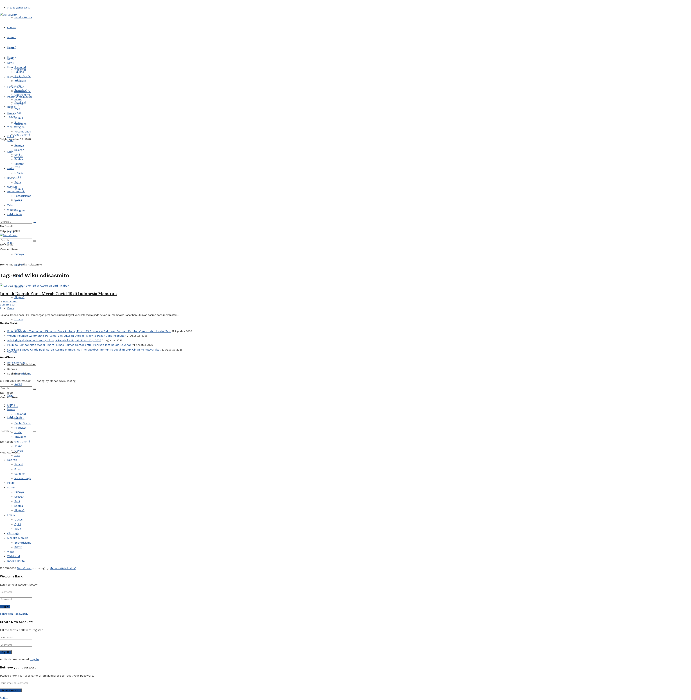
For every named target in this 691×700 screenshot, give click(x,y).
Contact (11, 27)
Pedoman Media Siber (21, 364)
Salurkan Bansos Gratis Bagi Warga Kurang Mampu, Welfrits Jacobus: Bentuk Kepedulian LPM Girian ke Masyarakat (84, 349)
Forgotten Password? (14, 613)
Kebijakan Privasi (18, 373)
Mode (18, 113)
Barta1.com (24, 381)
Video (10, 205)
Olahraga (12, 186)
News (10, 62)
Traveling (20, 90)
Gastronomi (22, 134)
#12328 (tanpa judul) (19, 7)
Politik (10, 136)
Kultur (10, 140)
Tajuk (17, 182)
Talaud (11, 116)
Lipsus (18, 319)
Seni (17, 154)
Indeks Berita (23, 17)
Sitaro (18, 122)
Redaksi (12, 369)
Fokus (10, 308)
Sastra (18, 159)
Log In (34, 659)
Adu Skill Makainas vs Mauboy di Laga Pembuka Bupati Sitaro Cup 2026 (54, 340)
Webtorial (12, 126)
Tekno (18, 99)
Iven (17, 167)
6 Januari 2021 (7, 305)
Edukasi (19, 72)
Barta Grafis (22, 76)
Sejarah (19, 150)
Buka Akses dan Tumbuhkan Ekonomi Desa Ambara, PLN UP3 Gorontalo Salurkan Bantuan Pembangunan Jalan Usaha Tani (89, 331)
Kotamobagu (22, 131)
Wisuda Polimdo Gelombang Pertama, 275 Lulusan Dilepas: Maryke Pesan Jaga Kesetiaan (66, 335)
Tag (11, 264)
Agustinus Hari (10, 301)
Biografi (19, 297)
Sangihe (19, 210)
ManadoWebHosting (63, 381)
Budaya (19, 254)
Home (10, 47)
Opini (17, 177)
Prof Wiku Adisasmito (28, 264)
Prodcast (20, 81)
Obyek (18, 104)
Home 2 (11, 37)
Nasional (20, 67)
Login (10, 151)
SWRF (18, 384)
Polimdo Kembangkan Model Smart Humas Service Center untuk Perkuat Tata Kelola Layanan (69, 345)
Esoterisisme (22, 196)
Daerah (11, 113)
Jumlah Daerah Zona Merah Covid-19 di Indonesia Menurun (58, 294)
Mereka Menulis (16, 191)
